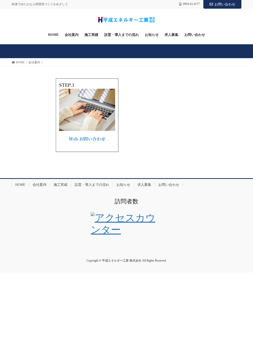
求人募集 (144, 185)
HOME (20, 185)
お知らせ (123, 185)
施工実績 (60, 185)
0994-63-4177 (191, 4)
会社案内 (39, 185)
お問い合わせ (224, 4)
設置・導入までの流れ (92, 185)
